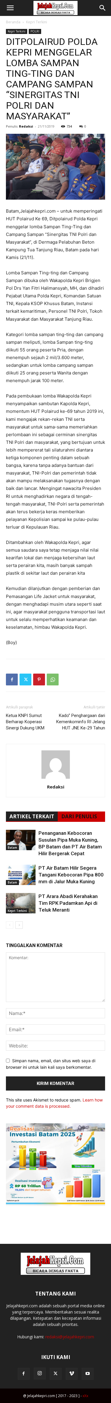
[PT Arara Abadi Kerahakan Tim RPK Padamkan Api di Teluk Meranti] (21, 903)
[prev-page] (9, 925)
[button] (10, 8)
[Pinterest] (39, 679)
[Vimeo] (72, 1374)
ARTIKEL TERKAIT (31, 816)
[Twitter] (25, 679)
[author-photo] (55, 778)
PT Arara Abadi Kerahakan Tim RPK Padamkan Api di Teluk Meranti (68, 903)
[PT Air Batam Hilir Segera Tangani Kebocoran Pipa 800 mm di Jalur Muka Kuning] (21, 875)
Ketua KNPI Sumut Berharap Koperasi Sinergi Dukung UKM (25, 722)
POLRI (34, 31)
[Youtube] (88, 1374)
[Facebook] (12, 679)
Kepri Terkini (36, 22)
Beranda (13, 22)
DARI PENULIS (79, 816)
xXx (85, 1395)
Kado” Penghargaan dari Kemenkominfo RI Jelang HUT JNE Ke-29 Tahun (80, 722)
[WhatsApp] (53, 679)
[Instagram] (40, 1373)
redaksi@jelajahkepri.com (69, 1337)
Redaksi (26, 126)
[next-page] (19, 925)
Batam (12, 847)
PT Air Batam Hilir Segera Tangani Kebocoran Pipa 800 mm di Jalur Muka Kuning (71, 874)
